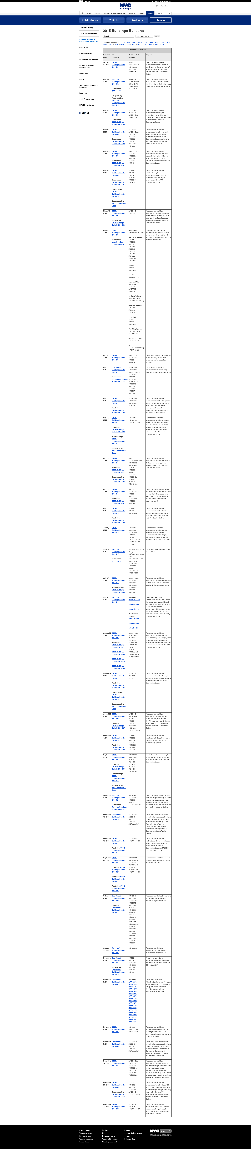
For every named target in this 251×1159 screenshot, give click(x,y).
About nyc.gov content (110, 1142)
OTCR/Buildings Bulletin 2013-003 (118, 667)
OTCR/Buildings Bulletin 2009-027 (118, 869)
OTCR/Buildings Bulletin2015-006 (118, 172)
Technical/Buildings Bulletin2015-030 (118, 950)
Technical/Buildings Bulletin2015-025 (118, 797)
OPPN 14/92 (133, 1012)
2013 (133, 44)
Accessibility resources (110, 1139)
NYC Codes (114, 20)
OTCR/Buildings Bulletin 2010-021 (118, 878)
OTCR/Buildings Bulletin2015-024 (118, 757)
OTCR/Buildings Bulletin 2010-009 (118, 767)
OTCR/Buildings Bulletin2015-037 (118, 1106)
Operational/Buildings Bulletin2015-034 (118, 1043)
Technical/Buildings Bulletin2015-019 (118, 599)
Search (157, 36)
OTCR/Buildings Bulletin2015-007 (118, 213)
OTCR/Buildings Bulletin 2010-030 (118, 142)
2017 (111, 44)
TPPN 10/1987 (117, 561)
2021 (157, 42)
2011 (145, 44)
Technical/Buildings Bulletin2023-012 (118, 102)
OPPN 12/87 (133, 984)
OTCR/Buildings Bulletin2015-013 (118, 460)
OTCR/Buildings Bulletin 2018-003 (118, 480)
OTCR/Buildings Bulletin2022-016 (118, 193)
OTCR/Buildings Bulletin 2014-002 (118, 430)
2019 (168, 42)
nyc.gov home (84, 1130)
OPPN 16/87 (133, 991)
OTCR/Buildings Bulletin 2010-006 (118, 123)
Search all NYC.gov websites (163, 1)
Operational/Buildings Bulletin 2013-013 (120, 380)
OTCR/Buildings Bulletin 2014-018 (118, 850)
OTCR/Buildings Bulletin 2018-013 (118, 1095)
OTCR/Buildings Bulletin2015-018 (118, 580)
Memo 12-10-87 (134, 600)
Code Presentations (86, 99)
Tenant (97, 13)
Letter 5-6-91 (133, 628)
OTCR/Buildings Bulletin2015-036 (118, 1084)
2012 (139, 44)
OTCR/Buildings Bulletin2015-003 (118, 112)
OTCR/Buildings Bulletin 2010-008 (118, 224)
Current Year (125, 42)
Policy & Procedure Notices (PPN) (86, 66)
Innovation (83, 93)
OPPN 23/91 (133, 1005)
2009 (156, 44)
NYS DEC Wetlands (86, 105)
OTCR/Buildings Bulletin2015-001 (118, 64)
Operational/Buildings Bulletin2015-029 (118, 898)
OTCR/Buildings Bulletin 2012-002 (118, 411)
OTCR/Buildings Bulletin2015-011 (118, 400)
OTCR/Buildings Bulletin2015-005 (118, 153)
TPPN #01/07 (116, 91)
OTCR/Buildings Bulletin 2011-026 (118, 686)
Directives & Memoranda (88, 59)
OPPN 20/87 (133, 994)
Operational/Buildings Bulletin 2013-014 (118, 972)
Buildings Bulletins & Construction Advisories (88, 40)
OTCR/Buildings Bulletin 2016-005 (118, 591)
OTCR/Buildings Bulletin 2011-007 (118, 183)
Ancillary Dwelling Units (88, 33)
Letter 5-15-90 (134, 604)
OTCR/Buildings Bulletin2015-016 (118, 530)
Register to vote (85, 1136)
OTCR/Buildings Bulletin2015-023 (118, 737)
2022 (151, 42)
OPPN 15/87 (133, 989)
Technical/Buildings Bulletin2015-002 (118, 81)
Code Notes (83, 47)
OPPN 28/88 (133, 996)
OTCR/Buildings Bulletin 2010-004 (118, 888)
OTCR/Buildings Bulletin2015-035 (118, 1063)
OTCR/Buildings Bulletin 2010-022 (118, 748)
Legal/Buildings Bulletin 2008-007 (118, 243)
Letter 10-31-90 (134, 609)
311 (153, 1)
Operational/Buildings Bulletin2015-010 (118, 369)
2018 (105, 44)
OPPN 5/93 (132, 1022)
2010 (150, 44)
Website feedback (86, 1139)
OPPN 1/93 (132, 1019)
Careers (127, 1136)
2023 (145, 42)
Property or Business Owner (114, 13)
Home (82, 13)
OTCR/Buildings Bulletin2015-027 (118, 840)
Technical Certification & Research (88, 86)
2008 (162, 44)
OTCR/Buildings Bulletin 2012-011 (118, 471)
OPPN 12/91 (133, 1003)
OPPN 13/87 (133, 986)
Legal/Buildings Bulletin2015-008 (118, 232)
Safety (141, 13)
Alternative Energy (86, 27)
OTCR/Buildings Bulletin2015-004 (118, 131)
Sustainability (137, 20)
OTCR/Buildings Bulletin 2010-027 (118, 646)
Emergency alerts (108, 1136)
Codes (150, 13)
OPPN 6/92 (132, 1008)
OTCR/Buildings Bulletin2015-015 (118, 510)
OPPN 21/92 (133, 1017)
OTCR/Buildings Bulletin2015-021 (118, 675)
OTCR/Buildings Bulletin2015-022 (118, 716)
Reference (161, 20)
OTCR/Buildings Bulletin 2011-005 (118, 653)
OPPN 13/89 (133, 998)
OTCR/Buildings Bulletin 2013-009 (118, 521)
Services (105, 1130)
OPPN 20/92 (133, 1015)
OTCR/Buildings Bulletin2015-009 (118, 357)
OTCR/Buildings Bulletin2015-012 (118, 420)
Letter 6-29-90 (134, 623)
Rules (81, 79)
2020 (162, 42)
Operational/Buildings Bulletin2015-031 (118, 960)
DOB (89, 13)
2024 (140, 42)
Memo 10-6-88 (134, 618)
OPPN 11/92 (133, 1010)
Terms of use (84, 1142)
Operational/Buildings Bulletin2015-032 (118, 981)
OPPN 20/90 (133, 1001)
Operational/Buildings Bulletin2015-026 (118, 816)
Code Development (90, 20)
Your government (85, 1133)
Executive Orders (85, 53)
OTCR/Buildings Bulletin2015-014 (118, 491)
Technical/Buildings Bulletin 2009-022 (119, 808)
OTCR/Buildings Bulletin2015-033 (118, 1029)
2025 (134, 42)
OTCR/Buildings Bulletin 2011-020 (118, 660)
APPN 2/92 (132, 982)
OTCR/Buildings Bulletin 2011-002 (118, 164)
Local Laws (83, 73)
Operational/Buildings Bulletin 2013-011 (118, 909)
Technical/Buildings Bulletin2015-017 (118, 551)
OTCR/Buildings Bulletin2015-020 (118, 635)
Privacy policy (129, 1139)
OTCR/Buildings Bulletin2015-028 (118, 860)
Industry (132, 13)
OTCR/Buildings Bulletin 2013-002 (118, 502)
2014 (128, 44)
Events (127, 1130)
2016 (116, 44)
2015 (122, 44)
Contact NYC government (133, 1133)
